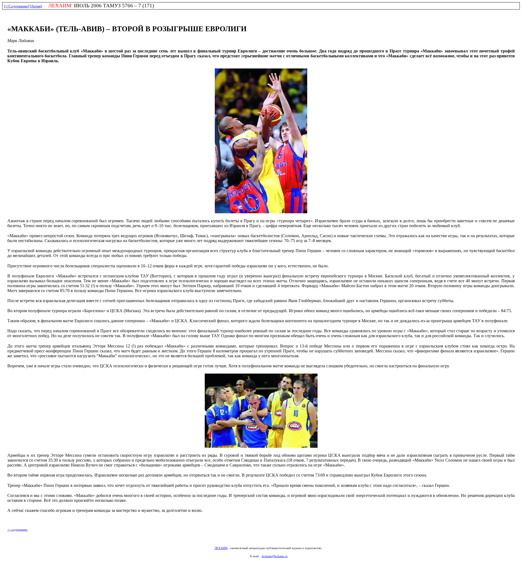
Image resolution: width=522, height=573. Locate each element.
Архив (36, 6)
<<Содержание (16, 6)
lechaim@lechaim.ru (275, 556)
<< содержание (17, 529)
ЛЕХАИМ (221, 548)
